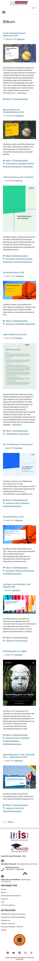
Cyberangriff (22, 163)
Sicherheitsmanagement (23, 262)
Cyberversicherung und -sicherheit (18, 177)
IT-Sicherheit (20, 259)
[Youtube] (13, 953)
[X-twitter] (31, 953)
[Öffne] (35, 8)
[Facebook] (8, 953)
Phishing (29, 259)
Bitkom (8, 99)
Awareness (10, 503)
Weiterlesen (22, 93)
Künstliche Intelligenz (11, 741)
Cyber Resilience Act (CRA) (15, 334)
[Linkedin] (19, 953)
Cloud (17, 503)
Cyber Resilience (12, 434)
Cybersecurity (24, 434)
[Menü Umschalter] (4, 12)
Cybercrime (10, 324)
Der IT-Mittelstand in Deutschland (18, 444)
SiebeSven (21, 39)
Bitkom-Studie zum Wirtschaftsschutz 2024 (13, 111)
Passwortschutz (21, 641)
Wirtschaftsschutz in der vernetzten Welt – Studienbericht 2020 (19, 755)
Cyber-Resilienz (11, 163)
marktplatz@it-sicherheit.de (27, 864)
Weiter (11, 822)
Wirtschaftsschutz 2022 (13, 272)
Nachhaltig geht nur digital (14, 651)
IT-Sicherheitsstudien (20, 99)
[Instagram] (25, 953)
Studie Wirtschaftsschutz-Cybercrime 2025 (14, 34)
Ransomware (28, 167)
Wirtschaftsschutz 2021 (13, 517)
